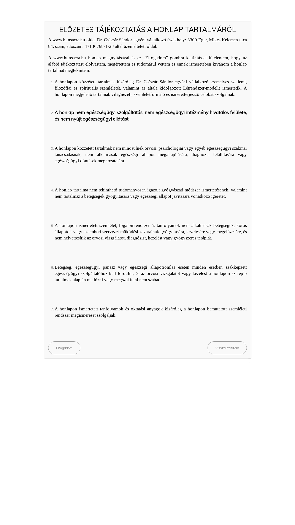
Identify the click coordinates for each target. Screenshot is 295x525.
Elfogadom (64, 348)
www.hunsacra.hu (68, 39)
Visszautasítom (227, 348)
